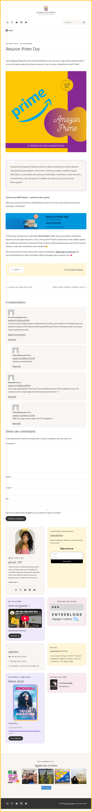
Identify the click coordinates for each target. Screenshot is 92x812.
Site (7, 499)
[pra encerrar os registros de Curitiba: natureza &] (46, 776)
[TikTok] (21, 22)
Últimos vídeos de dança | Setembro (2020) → (69, 287)
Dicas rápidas (71, 269)
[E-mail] (26, 22)
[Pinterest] (12, 22)
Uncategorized (26, 43)
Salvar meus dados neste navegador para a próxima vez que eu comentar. (33, 513)
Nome (9, 477)
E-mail (9, 488)
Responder (12, 339)
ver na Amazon (15, 738)
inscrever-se (14, 636)
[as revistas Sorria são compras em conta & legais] (13, 776)
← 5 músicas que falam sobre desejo (19, 287)
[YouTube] (17, 22)
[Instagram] (7, 22)
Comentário (11, 443)
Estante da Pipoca (69, 803)
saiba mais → (13, 582)
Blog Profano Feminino (17, 335)
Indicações (79, 269)
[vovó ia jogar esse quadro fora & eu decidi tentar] (62, 776)
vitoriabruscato (55, 651)
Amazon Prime (17, 61)
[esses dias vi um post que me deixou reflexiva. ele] (29, 776)
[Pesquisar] (83, 22)
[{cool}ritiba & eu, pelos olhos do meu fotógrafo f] (78, 776)
